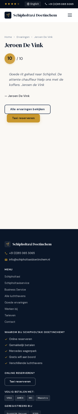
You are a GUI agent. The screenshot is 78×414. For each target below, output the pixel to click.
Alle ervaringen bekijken (27, 109)
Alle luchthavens (15, 296)
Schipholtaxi (12, 276)
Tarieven (10, 315)
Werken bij (11, 309)
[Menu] (69, 15)
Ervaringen (23, 37)
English (34, 3)
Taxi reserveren (23, 118)
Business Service (15, 289)
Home (8, 37)
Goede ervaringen (16, 302)
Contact (10, 322)
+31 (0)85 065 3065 (60, 4)
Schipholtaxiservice (17, 283)
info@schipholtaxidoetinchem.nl (29, 259)
